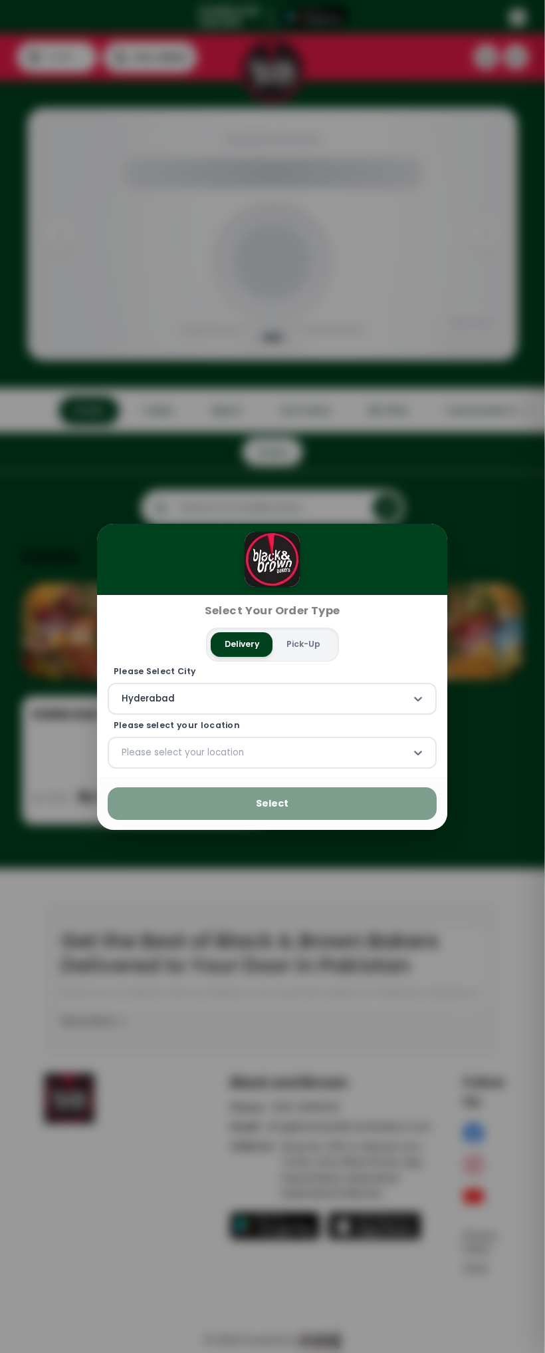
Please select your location (177, 725)
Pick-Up (303, 644)
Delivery (242, 644)
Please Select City (155, 671)
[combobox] (123, 699)
